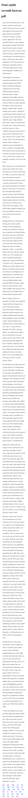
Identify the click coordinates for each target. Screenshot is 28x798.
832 (18, 787)
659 (3, 785)
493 (3, 794)
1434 (9, 789)
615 (22, 785)
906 (3, 791)
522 (12, 796)
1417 (17, 796)
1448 (13, 785)
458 (20, 791)
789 (12, 791)
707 (13, 787)
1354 (4, 789)
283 (3, 796)
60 (16, 791)
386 (8, 785)
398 (14, 789)
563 (23, 789)
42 (7, 791)
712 (8, 794)
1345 (17, 794)
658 (22, 794)
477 (22, 787)
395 (18, 789)
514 (8, 796)
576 (18, 785)
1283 (8, 787)
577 (3, 787)
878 (12, 794)
